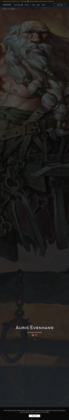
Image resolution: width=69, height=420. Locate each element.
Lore (9, 8)
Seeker (13, 8)
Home (4, 8)
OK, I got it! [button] (34, 415)
